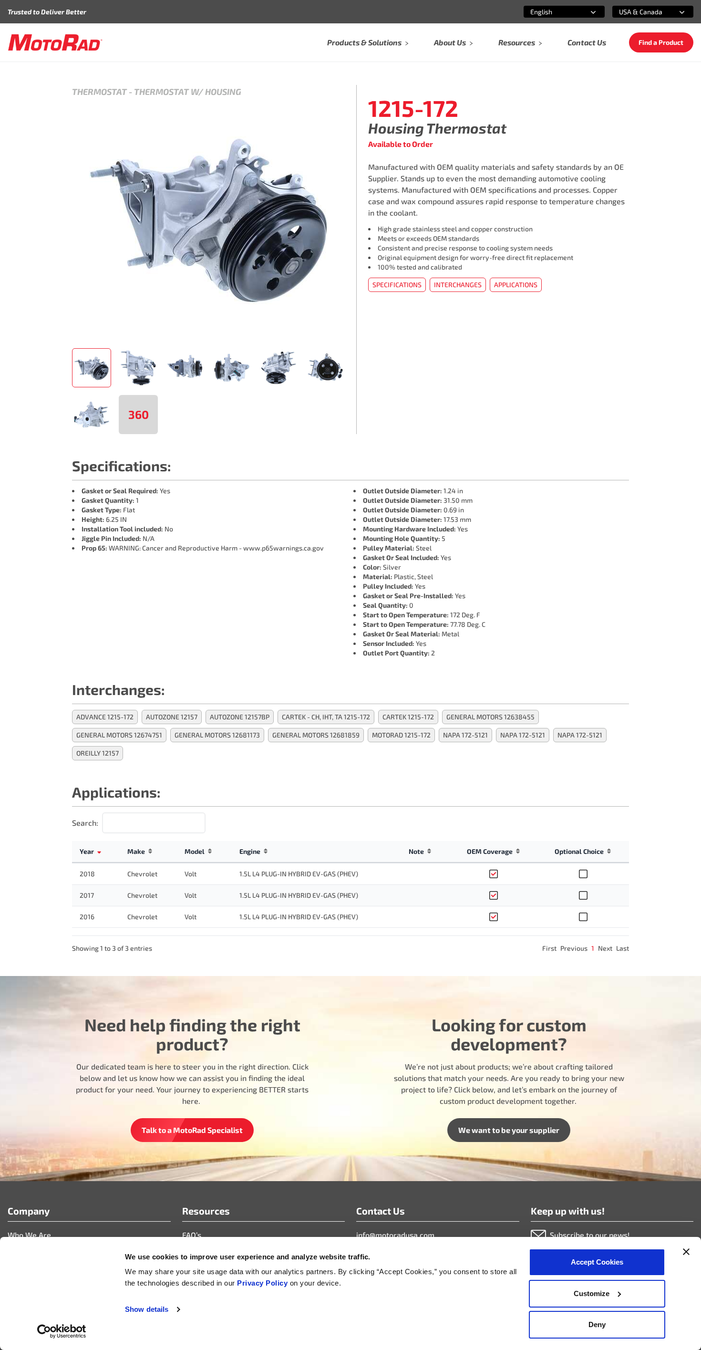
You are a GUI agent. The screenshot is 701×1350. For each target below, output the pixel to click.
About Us (450, 42)
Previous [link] (574, 948)
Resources (516, 42)
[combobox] (553, 12)
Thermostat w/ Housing (187, 91)
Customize (591, 1293)
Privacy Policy (263, 1283)
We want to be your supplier (508, 1129)
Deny (597, 1324)
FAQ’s (191, 1234)
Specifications (397, 284)
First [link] (549, 948)
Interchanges (458, 284)
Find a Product (661, 42)
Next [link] (605, 948)
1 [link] (592, 948)
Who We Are (29, 1234)
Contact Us (586, 42)
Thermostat (99, 91)
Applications (515, 284)
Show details (146, 1309)
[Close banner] (686, 1251)
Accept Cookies (597, 1262)
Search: (85, 822)
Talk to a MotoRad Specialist (192, 1129)
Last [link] (622, 948)
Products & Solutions (364, 42)
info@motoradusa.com (395, 1234)
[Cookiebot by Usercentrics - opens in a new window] (61, 1331)
